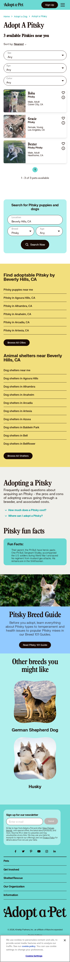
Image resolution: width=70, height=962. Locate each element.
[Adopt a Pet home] (13, 5)
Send (51, 821)
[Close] (64, 940)
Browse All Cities (16, 342)
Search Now (37, 244)
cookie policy (28, 946)
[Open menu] (63, 5)
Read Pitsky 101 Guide (35, 645)
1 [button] (35, 169)
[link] (19, 44)
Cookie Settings (34, 956)
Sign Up (49, 4)
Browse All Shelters (18, 455)
